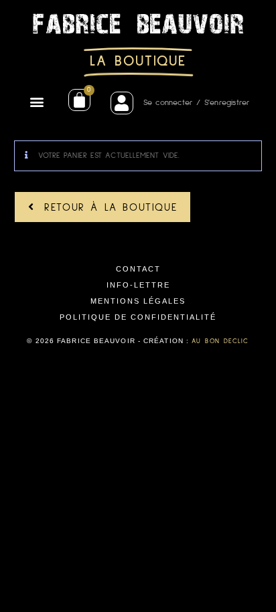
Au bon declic (220, 341)
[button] (37, 102)
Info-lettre (138, 285)
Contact (138, 269)
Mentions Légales (138, 301)
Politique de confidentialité (138, 317)
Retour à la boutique (108, 207)
